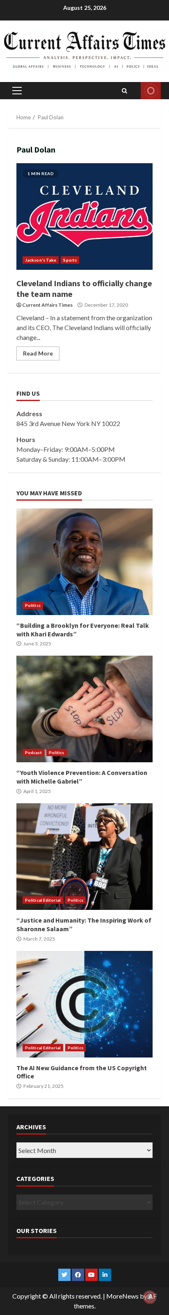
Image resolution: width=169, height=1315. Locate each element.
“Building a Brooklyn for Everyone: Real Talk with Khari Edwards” (84, 561)
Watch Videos (151, 90)
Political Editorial (43, 900)
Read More (38, 353)
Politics (33, 605)
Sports (70, 260)
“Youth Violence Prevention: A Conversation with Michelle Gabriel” (84, 709)
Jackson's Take (40, 260)
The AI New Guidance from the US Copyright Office (84, 1004)
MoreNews (122, 1296)
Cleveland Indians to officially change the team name (84, 216)
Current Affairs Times (47, 305)
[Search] (124, 90)
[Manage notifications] (149, 1297)
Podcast (33, 752)
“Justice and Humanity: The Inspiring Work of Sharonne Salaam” (84, 856)
